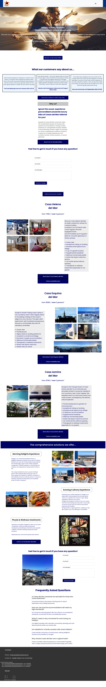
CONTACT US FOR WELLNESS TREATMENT (26, 542)
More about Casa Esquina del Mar (53, 357)
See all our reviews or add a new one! (53, 98)
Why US (73, 3)
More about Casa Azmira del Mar (53, 432)
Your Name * (38, 158)
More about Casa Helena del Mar (53, 276)
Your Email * (38, 164)
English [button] (98, 3)
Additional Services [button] (87, 3)
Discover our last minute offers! (53, 57)
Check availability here (53, 281)
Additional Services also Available (53, 194)
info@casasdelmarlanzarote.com (19, 655)
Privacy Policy (13, 679)
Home (58, 3)
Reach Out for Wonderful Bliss (53, 142)
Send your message (41, 183)
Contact (78, 3)
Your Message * (38, 170)
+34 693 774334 (16, 658)
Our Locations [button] (64, 3)
